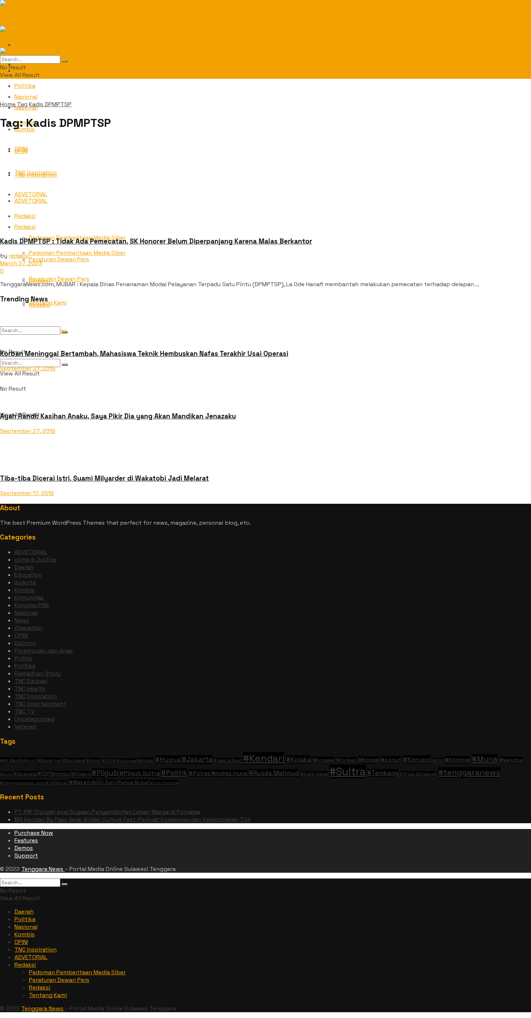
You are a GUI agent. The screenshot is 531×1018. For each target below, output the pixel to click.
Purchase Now (33, 833)
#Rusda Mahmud (274, 773)
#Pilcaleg (81, 773)
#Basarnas (49, 760)
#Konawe (323, 760)
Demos (23, 848)
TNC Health (29, 688)
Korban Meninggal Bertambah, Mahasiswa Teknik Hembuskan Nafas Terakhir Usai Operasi (144, 353)
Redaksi (25, 964)
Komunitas (29, 597)
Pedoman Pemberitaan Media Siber (77, 972)
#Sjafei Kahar (314, 773)
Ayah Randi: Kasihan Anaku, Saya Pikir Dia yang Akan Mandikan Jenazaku (118, 416)
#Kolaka (298, 759)
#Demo (93, 760)
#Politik (174, 772)
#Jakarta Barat (228, 760)
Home (8, 104)
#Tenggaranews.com (22, 782)
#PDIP (44, 773)
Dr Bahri (108, 782)
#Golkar (146, 760)
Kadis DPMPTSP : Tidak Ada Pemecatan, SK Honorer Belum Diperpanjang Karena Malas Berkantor (156, 241)
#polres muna (229, 773)
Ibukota (25, 582)
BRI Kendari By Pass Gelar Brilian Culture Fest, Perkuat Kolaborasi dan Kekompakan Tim (132, 819)
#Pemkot (60, 773)
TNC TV (24, 711)
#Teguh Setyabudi (418, 773)
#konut (391, 760)
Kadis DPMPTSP (50, 104)
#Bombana (74, 760)
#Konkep (346, 760)
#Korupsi (417, 759)
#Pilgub (105, 772)
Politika (24, 86)
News (21, 620)
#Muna (484, 759)
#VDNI (62, 783)
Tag (22, 104)
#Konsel (368, 760)
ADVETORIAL (30, 552)
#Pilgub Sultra (140, 773)
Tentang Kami (48, 995)
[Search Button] (65, 365)
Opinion (25, 643)
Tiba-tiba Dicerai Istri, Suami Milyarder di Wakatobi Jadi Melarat (104, 478)
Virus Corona (164, 783)
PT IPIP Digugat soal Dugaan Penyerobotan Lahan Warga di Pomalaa (107, 812)
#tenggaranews (469, 772)
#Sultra (347, 771)
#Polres (199, 773)
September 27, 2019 (27, 368)
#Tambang (382, 773)
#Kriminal (457, 760)
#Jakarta (197, 759)
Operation (28, 628)
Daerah (24, 567)
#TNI (50, 783)
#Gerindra (127, 760)
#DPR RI (109, 760)
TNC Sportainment (40, 704)
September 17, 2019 (27, 493)
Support (26, 855)
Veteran (25, 726)
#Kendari (264, 758)
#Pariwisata (25, 773)
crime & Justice (35, 559)
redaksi (19, 255)
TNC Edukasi (31, 681)
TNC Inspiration (35, 696)
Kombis (24, 590)
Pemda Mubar (133, 782)
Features (26, 840)
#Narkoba (510, 760)
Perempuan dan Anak (43, 650)
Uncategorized (34, 719)
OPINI (21, 635)
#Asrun (28, 760)
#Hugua (168, 759)
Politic (23, 658)
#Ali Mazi (9, 760)
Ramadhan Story (37, 673)
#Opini (6, 774)
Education (28, 575)
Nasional (26, 613)
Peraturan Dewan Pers (59, 279)
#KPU (438, 760)
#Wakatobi (83, 782)
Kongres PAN (31, 605)
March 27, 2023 (21, 263)
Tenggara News (43, 869)
